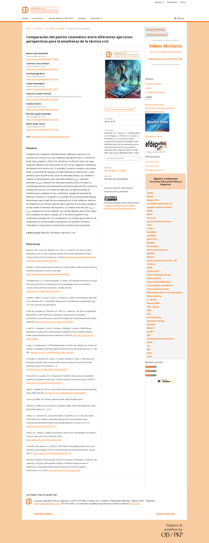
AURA (149, 267)
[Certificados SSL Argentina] (165, 382)
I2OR (149, 342)
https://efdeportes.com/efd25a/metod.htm (43, 440)
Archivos (82, 18)
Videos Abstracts (165, 46)
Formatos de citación (115, 158)
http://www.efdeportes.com (47, 503)
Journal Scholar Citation (159, 221)
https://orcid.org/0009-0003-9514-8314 (42, 89)
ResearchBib (153, 303)
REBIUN (151, 253)
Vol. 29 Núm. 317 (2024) (55, 28)
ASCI (149, 353)
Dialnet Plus (153, 200)
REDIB (150, 196)
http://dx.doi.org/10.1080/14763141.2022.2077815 (46, 369)
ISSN (149, 356)
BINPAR (151, 242)
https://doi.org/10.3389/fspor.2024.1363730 (44, 383)
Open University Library (159, 274)
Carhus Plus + (154, 271)
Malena (150, 257)
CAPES (150, 193)
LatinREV (151, 235)
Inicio (28, 28)
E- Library (152, 299)
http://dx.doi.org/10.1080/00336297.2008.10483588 (65, 393)
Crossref (151, 217)
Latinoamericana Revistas (160, 338)
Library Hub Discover (157, 249)
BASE (149, 214)
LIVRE (150, 228)
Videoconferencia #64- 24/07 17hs (165, 59)
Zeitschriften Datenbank (159, 285)
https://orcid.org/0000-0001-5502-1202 (42, 129)
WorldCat (151, 232)
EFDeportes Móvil (153, 136)
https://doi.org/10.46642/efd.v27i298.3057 (43, 291)
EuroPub (151, 324)
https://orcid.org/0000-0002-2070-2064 (42, 99)
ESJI (149, 313)
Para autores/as (152, 166)
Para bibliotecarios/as (154, 170)
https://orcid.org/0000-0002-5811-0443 (42, 119)
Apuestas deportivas (154, 104)
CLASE (150, 331)
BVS (149, 349)
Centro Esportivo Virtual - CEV (162, 260)
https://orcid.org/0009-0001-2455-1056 (42, 79)
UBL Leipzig (153, 306)
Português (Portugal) (155, 92)
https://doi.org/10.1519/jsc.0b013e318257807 (54, 322)
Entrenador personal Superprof (159, 108)
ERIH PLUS (152, 239)
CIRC (149, 225)
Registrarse (172, 2)
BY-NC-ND (135, 503)
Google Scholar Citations (159, 207)
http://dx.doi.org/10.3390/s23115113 (41, 426)
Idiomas (158, 2)
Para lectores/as (152, 161)
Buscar (180, 18)
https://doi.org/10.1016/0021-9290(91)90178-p (52, 453)
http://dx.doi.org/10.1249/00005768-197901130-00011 (52, 352)
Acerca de (95, 18)
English (148, 88)
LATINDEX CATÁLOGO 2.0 (159, 203)
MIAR (149, 210)
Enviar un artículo (155, 29)
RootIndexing (154, 317)
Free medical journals (158, 289)
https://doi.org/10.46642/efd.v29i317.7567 (50, 136)
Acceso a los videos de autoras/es (166, 51)
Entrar (183, 2)
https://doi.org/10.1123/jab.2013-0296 (64, 470)
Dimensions (153, 246)
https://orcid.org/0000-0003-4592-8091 (42, 69)
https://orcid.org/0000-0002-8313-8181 (42, 109)
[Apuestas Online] (157, 130)
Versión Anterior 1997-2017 (61, 18)
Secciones (37, 18)
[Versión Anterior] (156, 152)
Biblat (150, 328)
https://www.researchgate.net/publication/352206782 (48, 274)
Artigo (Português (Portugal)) (121, 109)
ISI (148, 345)
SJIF (149, 335)
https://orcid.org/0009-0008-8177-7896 (42, 59)
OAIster (151, 264)
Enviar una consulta (156, 34)
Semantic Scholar (156, 321)
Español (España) (153, 83)
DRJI (149, 310)
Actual (25, 18)
